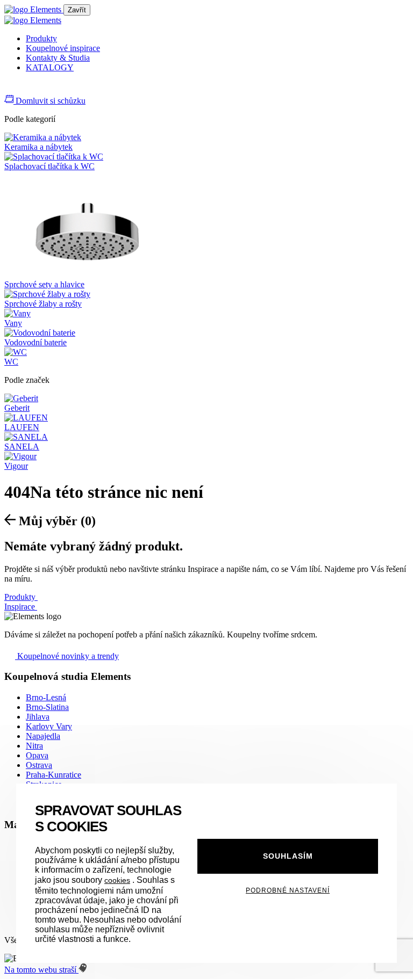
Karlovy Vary (49, 726)
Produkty (41, 38)
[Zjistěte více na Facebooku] (9, 88)
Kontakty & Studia (58, 57)
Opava (37, 755)
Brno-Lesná (46, 697)
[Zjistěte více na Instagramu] (22, 88)
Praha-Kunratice (53, 774)
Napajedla (43, 736)
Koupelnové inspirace (63, 48)
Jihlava (37, 716)
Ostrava (39, 765)
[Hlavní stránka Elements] (33, 9)
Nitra (34, 745)
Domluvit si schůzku (49, 100)
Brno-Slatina (47, 707)
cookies (117, 880)
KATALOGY (50, 67)
